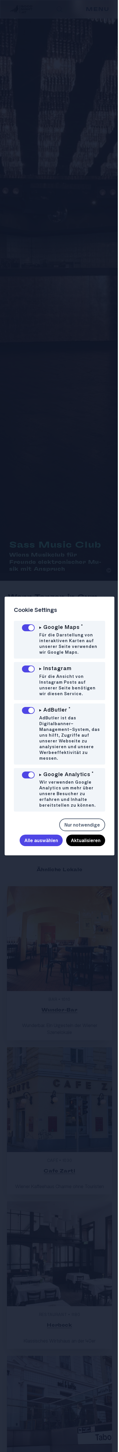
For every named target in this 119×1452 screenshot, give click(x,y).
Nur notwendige (78, 825)
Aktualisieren (81, 840)
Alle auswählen (37, 840)
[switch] (28, 627)
